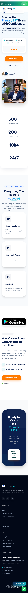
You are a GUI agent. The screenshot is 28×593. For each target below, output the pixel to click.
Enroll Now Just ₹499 (14, 454)
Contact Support (6, 526)
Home (3, 510)
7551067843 (7, 573)
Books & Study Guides (8, 516)
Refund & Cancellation (8, 543)
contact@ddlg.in (8, 567)
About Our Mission (7, 523)
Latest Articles (6, 520)
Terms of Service (7, 540)
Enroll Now (13, 58)
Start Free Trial (11, 378)
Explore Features (14, 65)
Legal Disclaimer (6, 546)
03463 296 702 (8, 570)
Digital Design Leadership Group (16, 560)
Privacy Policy (6, 537)
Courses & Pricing (7, 513)
